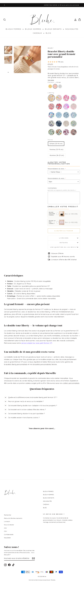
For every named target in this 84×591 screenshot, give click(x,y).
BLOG (48, 33)
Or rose (55, 86)
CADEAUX (38, 33)
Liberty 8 (73, 106)
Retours (64, 242)
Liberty (51, 92)
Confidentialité (8, 534)
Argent (60, 86)
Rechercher (7, 515)
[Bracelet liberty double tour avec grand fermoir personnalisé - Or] (10, 464)
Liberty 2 (59, 98)
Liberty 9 (51, 115)
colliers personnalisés (71, 383)
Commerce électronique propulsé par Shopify (42, 580)
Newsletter (7, 538)
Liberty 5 (51, 106)
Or (50, 86)
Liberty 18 (59, 132)
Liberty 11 (66, 115)
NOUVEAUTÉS (71, 29)
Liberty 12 (73, 115)
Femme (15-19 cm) (56, 149)
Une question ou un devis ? (63, 247)
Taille (50, 139)
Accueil (50, 48)
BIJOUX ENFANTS (53, 29)
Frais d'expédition (62, 67)
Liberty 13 (51, 123)
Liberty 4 (73, 98)
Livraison (64, 238)
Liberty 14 (59, 123)
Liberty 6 (59, 106)
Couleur (54, 82)
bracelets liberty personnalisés (15, 364)
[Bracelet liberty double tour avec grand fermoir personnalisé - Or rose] (13, 464)
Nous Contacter (9, 525)
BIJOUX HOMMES (33, 29)
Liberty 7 (66, 106)
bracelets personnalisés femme (45, 364)
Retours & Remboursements (13, 518)
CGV (5, 528)
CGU (5, 531)
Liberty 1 (51, 98)
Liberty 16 (73, 123)
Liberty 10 (59, 115)
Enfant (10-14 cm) (56, 144)
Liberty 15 (66, 123)
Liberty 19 (66, 132)
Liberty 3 (66, 98)
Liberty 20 (73, 132)
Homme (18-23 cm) (57, 155)
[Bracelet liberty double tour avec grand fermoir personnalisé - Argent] (15, 464)
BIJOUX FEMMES (14, 29)
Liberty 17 (51, 132)
